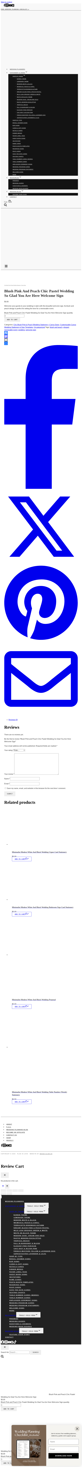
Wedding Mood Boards (20, 188)
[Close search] (5, 1347)
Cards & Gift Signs (19, 128)
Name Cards (17, 143)
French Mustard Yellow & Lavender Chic (31, 115)
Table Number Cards (20, 161)
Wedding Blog (12, 1331)
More (14, 174)
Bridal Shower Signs (20, 122)
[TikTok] (15, 1343)
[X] (41, 563)
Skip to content (6, 2)
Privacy (10, 1140)
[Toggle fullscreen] (9, 1190)
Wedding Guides (18, 183)
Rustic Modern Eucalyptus (26, 102)
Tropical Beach (22, 104)
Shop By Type (17, 120)
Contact (13, 197)
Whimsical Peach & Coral (26, 86)
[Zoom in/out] (3, 1190)
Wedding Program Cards (21, 166)
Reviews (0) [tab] (13, 720)
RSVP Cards (17, 151)
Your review (9, 774)
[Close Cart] (5, 1175)
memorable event (10, 330)
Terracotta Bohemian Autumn (27, 89)
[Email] (41, 340)
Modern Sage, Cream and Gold (27, 99)
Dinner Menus (17, 133)
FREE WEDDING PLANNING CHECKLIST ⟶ (15, 9)
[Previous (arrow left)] (3, 1193)
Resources (10, 1315)
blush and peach (56, 327)
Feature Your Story (20, 194)
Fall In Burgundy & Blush (26, 107)
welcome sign (31, 330)
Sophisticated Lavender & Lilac (28, 117)
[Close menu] (1, 1196)
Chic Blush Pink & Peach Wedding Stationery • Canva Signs (15, 285)
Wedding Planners (17, 69)
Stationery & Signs (14, 1206)
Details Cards (18, 130)
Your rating (9, 750)
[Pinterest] (13, 6)
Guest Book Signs (19, 138)
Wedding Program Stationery (23, 169)
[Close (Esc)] (20, 1190)
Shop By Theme (16, 1211)
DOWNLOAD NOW (63, 1455)
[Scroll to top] (3, 1187)
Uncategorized (39, 327)
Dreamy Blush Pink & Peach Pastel (29, 91)
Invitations (16, 141)
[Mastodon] (41, 336)
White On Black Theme (24, 97)
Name (7, 779)
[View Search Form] (7, 205)
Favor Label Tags (19, 135)
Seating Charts (18, 156)
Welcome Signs (18, 172)
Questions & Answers (20, 185)
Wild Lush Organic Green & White (28, 94)
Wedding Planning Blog (17, 1129)
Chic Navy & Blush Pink (25, 112)
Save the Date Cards (20, 153)
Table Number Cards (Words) (23, 159)
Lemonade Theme (23, 81)
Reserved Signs (18, 148)
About (9, 1124)
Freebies (16, 180)
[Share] (41, 343)
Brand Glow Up (46, 1153)
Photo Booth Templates (21, 146)
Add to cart (12, 319)
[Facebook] (4, 6)
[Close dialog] (77, 1428)
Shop (8, 1138)
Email (7, 784)
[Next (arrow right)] (9, 1193)
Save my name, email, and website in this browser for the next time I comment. (36, 788)
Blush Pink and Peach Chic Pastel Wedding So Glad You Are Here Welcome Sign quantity (38, 313)
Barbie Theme (21, 78)
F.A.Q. (8, 1127)
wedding (21, 330)
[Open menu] (5, 266)
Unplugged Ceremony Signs (22, 164)
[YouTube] (10, 6)
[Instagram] (7, 6)
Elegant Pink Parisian (24, 109)
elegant (66, 327)
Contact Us (11, 1135)
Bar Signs (16, 125)
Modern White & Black (24, 84)
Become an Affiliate (15, 1132)
